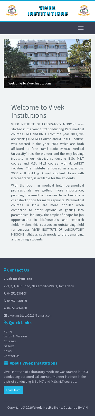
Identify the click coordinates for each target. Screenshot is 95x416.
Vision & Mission (15, 336)
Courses (10, 341)
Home (8, 331)
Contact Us (11, 356)
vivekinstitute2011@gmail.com (30, 315)
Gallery (9, 346)
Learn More (13, 390)
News (8, 351)
